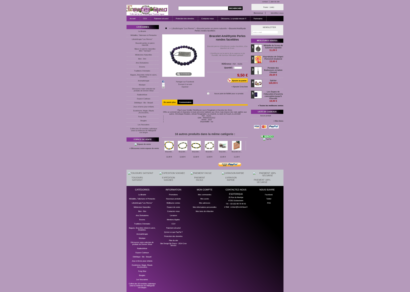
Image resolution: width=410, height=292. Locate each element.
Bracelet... (169, 152)
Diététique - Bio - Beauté (143, 103)
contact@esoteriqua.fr (239, 207)
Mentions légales (173, 220)
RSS (269, 203)
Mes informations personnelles (205, 207)
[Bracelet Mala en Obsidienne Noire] (223, 146)
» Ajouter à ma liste (240, 87)
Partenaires (258, 19)
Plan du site (173, 240)
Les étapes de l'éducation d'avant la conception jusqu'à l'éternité (273, 96)
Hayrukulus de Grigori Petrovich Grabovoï (273, 59)
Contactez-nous (207, 19)
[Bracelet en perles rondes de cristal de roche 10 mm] (237, 146)
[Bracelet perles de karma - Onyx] (196, 146)
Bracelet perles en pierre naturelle (145, 44)
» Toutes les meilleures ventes (270, 106)
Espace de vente (143, 139)
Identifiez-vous (277, 13)
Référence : (227, 64)
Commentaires (185, 102)
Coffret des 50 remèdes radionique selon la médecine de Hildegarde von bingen (143, 130)
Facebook (269, 195)
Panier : (268, 7)
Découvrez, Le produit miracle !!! (233, 19)
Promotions (173, 195)
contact (265, 2)
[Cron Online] (267, 137)
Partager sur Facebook (185, 82)
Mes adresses (204, 203)
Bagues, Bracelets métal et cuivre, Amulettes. (143, 76)
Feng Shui (142, 117)
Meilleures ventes (267, 41)
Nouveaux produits (173, 199)
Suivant (246, 147)
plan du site (275, 2)
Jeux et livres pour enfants (143, 107)
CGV (145, 19)
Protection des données (185, 19)
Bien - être (142, 59)
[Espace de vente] (143, 144)
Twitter (268, 199)
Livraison (173, 215)
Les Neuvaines (143, 125)
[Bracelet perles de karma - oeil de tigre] (182, 146)
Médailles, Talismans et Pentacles (144, 35)
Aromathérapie (143, 81)
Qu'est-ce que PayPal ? (173, 232)
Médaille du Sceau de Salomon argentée (273, 47)
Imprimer (185, 87)
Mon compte (204, 189)
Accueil (131, 19)
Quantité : (228, 68)
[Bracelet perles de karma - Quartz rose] (209, 146)
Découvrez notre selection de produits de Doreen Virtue (143, 90)
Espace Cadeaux (143, 99)
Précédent (163, 147)
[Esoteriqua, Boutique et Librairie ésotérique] (147, 10)
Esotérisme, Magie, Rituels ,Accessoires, (143, 112)
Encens (142, 67)
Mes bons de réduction (204, 211)
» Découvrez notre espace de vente (144, 148)
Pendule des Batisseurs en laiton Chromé (273, 71)
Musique (142, 85)
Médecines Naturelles (143, 55)
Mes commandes (204, 195)
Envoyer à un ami (185, 84)
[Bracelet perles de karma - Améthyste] (169, 146)
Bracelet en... (237, 152)
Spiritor (273, 81)
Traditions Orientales (142, 71)
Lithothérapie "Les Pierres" (142, 39)
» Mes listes (278, 121)
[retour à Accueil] (166, 28)
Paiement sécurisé (161, 19)
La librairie (142, 31)
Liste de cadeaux (267, 112)
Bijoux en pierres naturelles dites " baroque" (145, 50)
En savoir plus (170, 102)
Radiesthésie (142, 95)
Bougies (143, 121)
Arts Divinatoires (142, 63)
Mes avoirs (204, 199)
